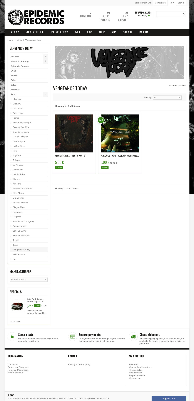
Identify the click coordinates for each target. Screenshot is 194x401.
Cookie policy (84, 364)
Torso (15, 245)
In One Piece (18, 146)
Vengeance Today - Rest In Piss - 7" (70, 155)
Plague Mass (18, 207)
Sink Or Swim (19, 231)
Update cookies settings (99, 398)
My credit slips (135, 370)
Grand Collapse (20, 136)
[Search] (183, 14)
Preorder (127, 32)
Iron (14, 151)
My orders (134, 364)
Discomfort (17, 108)
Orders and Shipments (18, 367)
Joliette (16, 160)
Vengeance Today (21, 249)
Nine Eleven (18, 193)
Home (10, 40)
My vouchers (135, 378)
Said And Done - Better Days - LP (35, 300)
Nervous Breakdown (22, 188)
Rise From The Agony (23, 221)
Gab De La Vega (20, 132)
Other (102, 32)
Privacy (71, 364)
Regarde (16, 216)
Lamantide (17, 169)
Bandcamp (144, 32)
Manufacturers (20, 271)
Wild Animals (18, 254)
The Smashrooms (21, 235)
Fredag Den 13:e (20, 127)
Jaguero (16, 155)
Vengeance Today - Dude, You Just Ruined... (120, 155)
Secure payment (15, 372)
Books (89, 32)
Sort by (148, 97)
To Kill (15, 240)
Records (15, 32)
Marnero (16, 179)
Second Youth (19, 226)
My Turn (16, 184)
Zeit (14, 259)
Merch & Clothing (35, 32)
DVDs (77, 32)
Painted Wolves (20, 202)
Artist (19, 40)
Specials (16, 291)
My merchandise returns (140, 367)
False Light (17, 113)
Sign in (181, 3)
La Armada (17, 165)
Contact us (13, 364)
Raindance (17, 212)
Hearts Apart (18, 141)
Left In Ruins (18, 174)
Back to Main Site (143, 3)
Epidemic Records (59, 32)
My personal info (137, 375)
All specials (15, 321)
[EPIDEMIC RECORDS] (36, 17)
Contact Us (160, 3)
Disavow (16, 103)
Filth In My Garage (21, 122)
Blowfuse (17, 99)
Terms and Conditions (18, 370)
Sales (113, 32)
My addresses (135, 372)
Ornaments (18, 198)
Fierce (15, 118)
